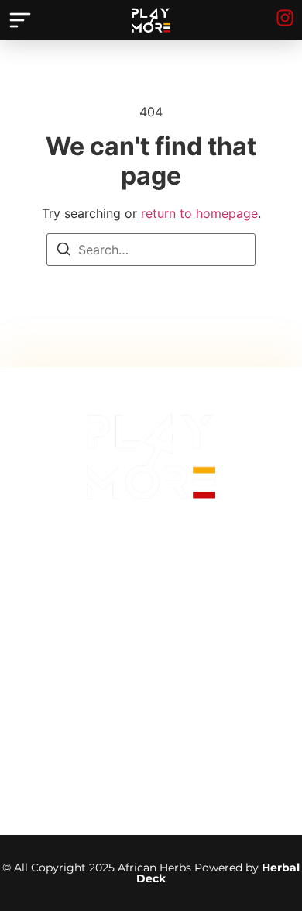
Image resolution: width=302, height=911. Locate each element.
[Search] (63, 251)
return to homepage (199, 213)
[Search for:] (151, 249)
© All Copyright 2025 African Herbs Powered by (151, 873)
